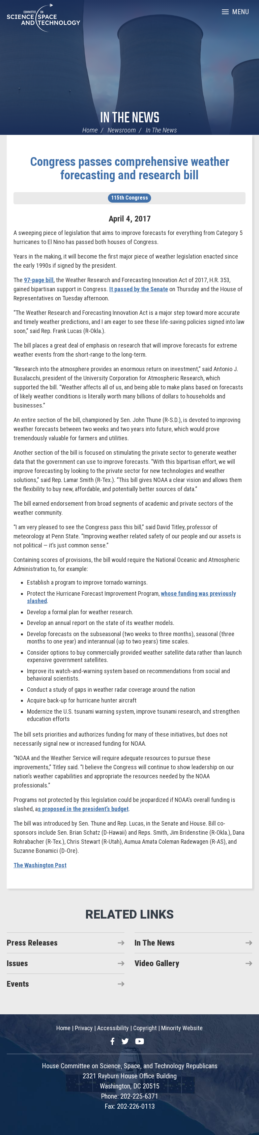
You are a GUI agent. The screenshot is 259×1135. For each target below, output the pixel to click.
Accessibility (113, 1028)
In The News (130, 118)
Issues (17, 963)
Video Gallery (157, 963)
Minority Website (182, 1028)
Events (18, 984)
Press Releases (32, 943)
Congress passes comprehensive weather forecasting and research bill (129, 168)
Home (90, 130)
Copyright (145, 1028)
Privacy (84, 1028)
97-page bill (39, 279)
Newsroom (122, 130)
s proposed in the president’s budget (83, 808)
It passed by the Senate (138, 289)
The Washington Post (39, 865)
